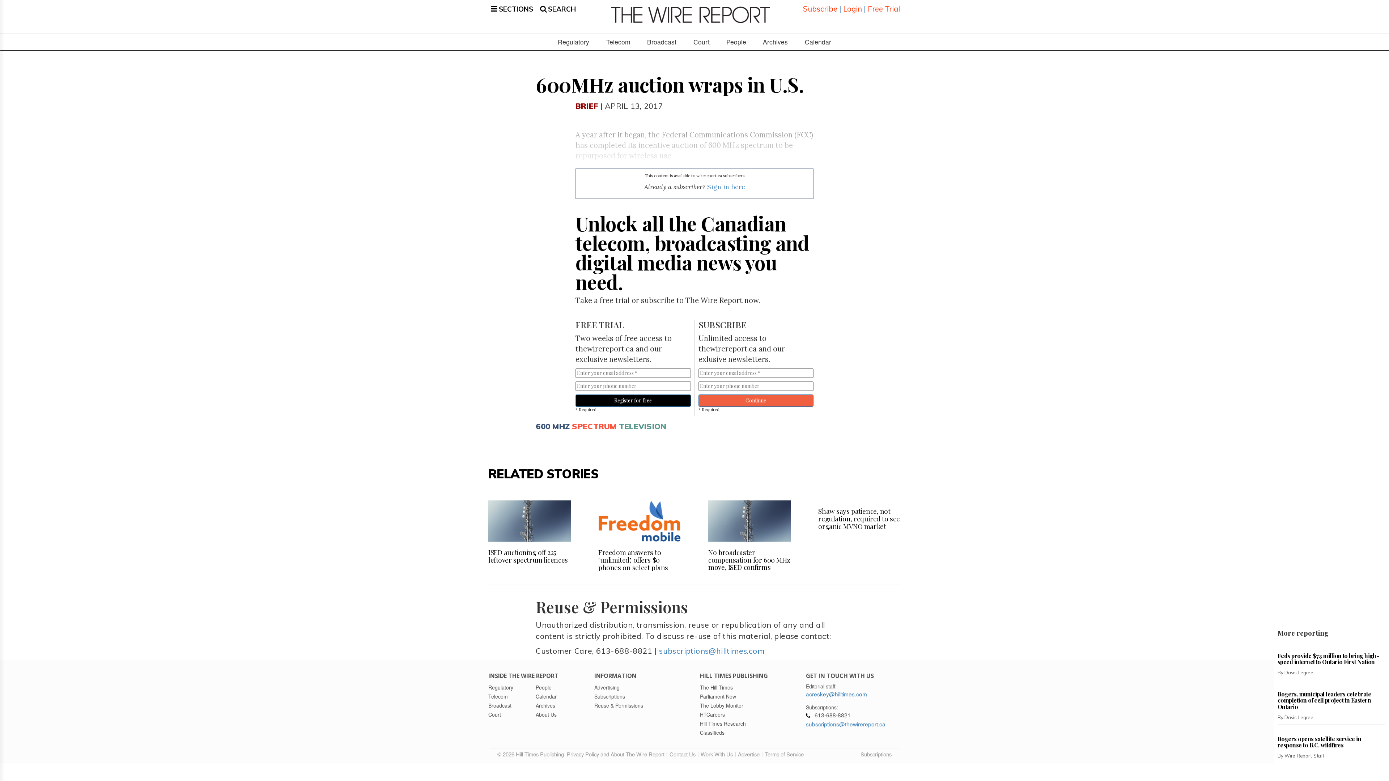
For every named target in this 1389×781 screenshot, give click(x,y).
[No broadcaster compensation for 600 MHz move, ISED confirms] (749, 521)
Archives (775, 42)
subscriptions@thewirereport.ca (845, 724)
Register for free (633, 400)
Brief (586, 106)
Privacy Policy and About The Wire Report (615, 754)
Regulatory (573, 42)
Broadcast (661, 42)
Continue (756, 400)
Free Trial (884, 8)
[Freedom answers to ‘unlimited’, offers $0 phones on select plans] (639, 521)
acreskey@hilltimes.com (836, 694)
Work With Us (717, 754)
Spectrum (594, 426)
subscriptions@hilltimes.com (711, 651)
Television (643, 426)
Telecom (618, 42)
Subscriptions (876, 754)
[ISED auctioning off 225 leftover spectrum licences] (529, 521)
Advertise (749, 754)
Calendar (818, 42)
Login (852, 8)
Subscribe (820, 8)
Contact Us (683, 754)
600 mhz (553, 426)
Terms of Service (784, 754)
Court (701, 42)
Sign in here (726, 187)
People (736, 42)
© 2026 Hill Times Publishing (532, 754)
